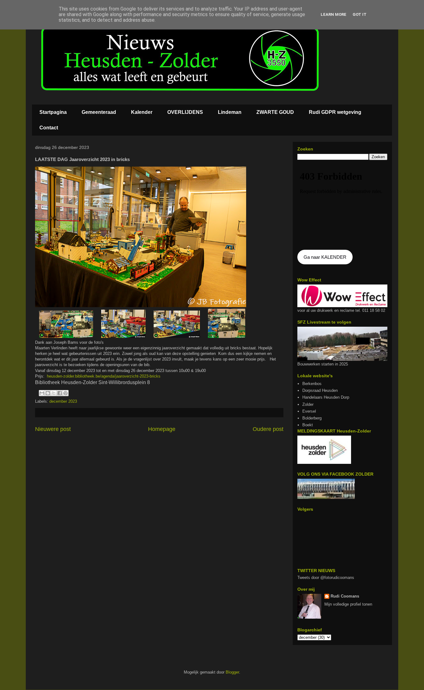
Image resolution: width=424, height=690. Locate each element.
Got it (360, 14)
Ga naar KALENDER (325, 257)
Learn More (333, 14)
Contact (48, 127)
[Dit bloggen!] (48, 393)
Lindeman (229, 112)
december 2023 (63, 401)
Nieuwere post (53, 429)
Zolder (307, 404)
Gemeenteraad (99, 112)
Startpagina (53, 112)
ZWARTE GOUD (275, 112)
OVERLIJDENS (185, 112)
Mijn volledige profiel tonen (348, 604)
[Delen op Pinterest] (65, 393)
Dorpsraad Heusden (320, 390)
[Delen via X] (54, 393)
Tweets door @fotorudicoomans (325, 577)
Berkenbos (312, 383)
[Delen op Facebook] (59, 393)
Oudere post (268, 429)
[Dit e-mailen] (42, 393)
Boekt (307, 425)
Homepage (161, 429)
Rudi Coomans (345, 596)
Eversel (309, 411)
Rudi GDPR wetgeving (335, 112)
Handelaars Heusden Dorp (325, 397)
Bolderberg (312, 418)
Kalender (141, 112)
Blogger (232, 672)
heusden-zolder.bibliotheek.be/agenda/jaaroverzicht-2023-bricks (103, 376)
